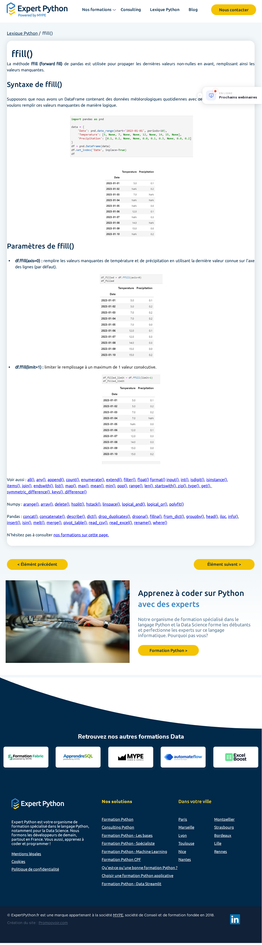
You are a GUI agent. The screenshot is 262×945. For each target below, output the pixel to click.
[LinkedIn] (235, 919)
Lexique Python (22, 33)
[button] (97, 9)
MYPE (118, 915)
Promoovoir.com (53, 923)
